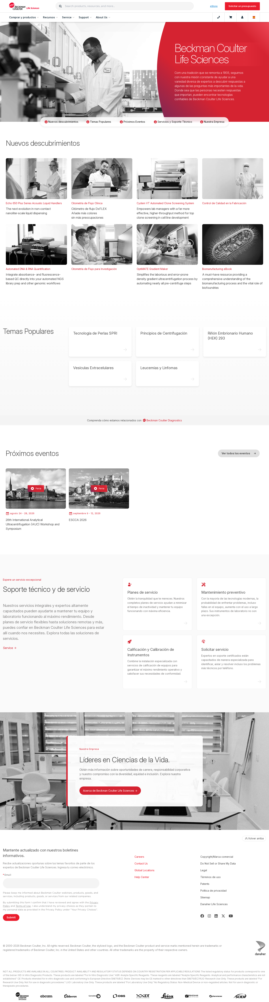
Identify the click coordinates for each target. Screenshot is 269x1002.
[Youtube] (231, 916)
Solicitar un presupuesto (242, 6)
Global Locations (144, 870)
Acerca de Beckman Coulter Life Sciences (110, 790)
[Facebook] (202, 916)
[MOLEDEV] (191, 996)
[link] (36, 499)
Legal (203, 870)
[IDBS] (119, 996)
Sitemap (205, 897)
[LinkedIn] (216, 916)
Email (7, 874)
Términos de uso (210, 877)
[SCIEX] (240, 996)
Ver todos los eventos (239, 453)
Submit (11, 917)
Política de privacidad (213, 890)
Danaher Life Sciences (214, 904)
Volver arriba (256, 838)
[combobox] (124, 6)
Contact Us (141, 863)
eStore (214, 6)
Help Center (141, 877)
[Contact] (218, 17)
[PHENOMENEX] (216, 996)
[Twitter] (223, 916)
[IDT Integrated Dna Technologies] (143, 996)
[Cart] (230, 17)
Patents (204, 883)
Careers (139, 856)
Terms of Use (23, 906)
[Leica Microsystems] (167, 996)
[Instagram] (209, 916)
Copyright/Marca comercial (216, 856)
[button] (60, 6)
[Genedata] (94, 996)
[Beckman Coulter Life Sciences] (24, 6)
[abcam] (46, 996)
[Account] (242, 17)
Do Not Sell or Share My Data (218, 863)
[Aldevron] (70, 996)
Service (9, 648)
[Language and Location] (254, 17)
